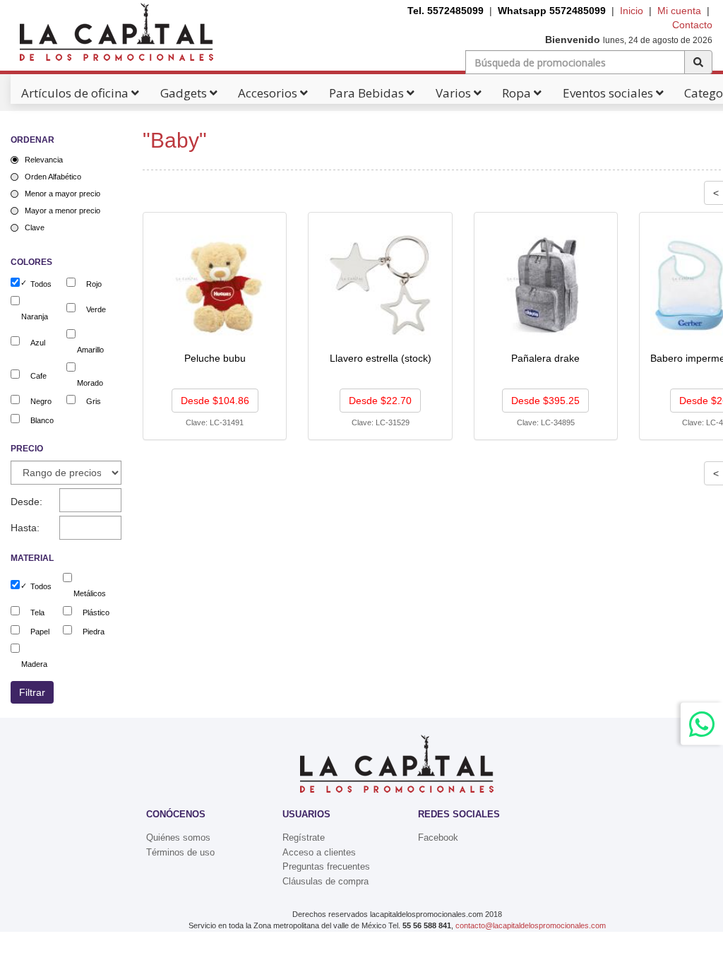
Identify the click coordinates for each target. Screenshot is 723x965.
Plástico (96, 612)
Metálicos (89, 593)
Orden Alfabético (53, 176)
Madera (34, 664)
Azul (37, 342)
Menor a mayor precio (62, 193)
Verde (96, 309)
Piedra (93, 631)
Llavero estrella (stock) (380, 358)
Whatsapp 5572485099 (552, 10)
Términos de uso (180, 852)
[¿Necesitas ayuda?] (702, 724)
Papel (39, 631)
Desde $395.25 (545, 400)
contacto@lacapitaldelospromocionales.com (530, 925)
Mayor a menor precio (62, 210)
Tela (37, 612)
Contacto (692, 24)
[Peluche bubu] (216, 284)
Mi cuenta (679, 10)
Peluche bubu (215, 358)
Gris (93, 401)
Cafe (38, 376)
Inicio (631, 10)
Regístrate (303, 837)
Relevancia (44, 159)
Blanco (42, 420)
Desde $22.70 (380, 400)
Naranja (34, 316)
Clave (34, 227)
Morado (90, 383)
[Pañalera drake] (547, 284)
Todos (41, 284)
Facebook (438, 837)
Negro (41, 401)
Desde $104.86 (215, 400)
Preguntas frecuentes (326, 866)
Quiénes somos (178, 837)
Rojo (94, 284)
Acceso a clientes (319, 852)
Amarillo (90, 349)
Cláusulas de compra (325, 881)
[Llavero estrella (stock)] (381, 284)
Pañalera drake (545, 358)
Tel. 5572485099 (445, 10)
